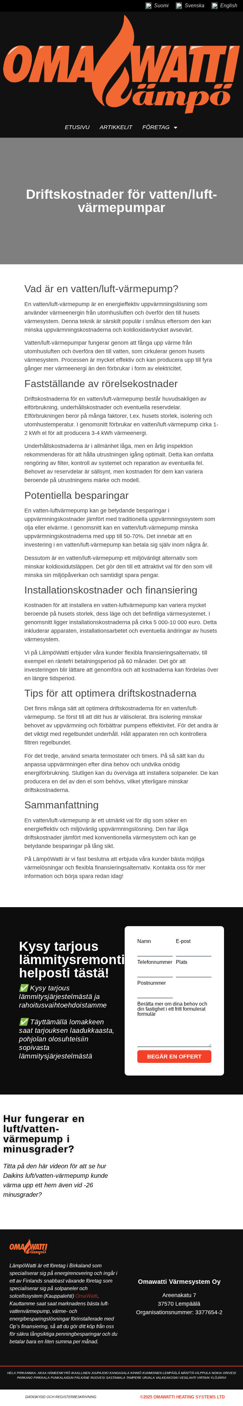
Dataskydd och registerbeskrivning (61, 1397)
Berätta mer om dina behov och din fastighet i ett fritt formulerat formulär (172, 1009)
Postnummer (151, 983)
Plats (181, 962)
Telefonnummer (154, 962)
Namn (144, 941)
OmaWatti (86, 1296)
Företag (156, 127)
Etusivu (77, 127)
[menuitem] (156, 6)
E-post (183, 941)
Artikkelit (116, 127)
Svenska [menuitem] (194, 5)
